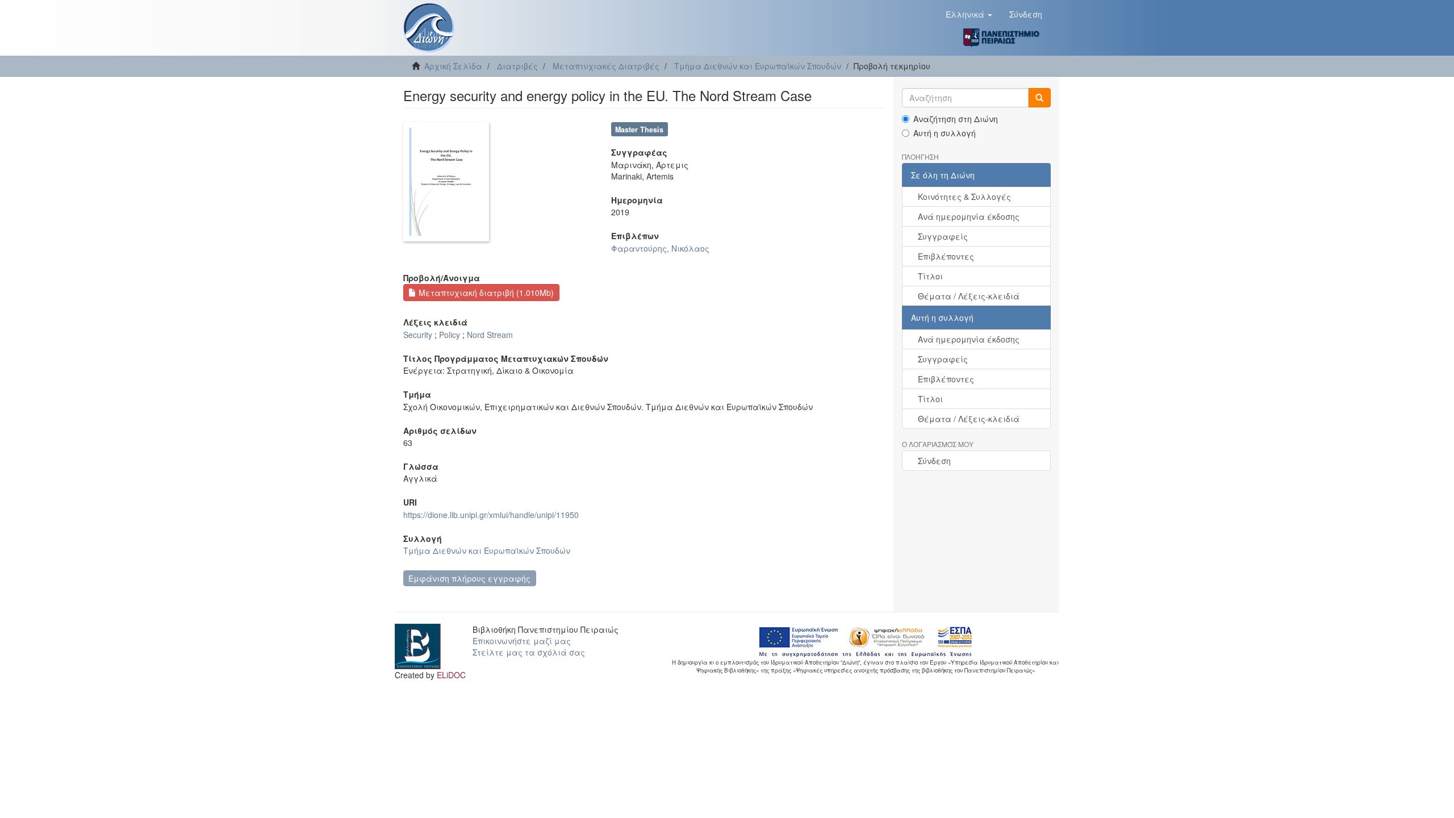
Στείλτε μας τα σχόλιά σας (529, 652)
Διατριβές (517, 66)
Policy (449, 334)
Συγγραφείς (943, 236)
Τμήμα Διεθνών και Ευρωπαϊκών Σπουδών (757, 66)
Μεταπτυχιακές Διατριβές (606, 66)
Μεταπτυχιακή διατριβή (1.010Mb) (485, 292)
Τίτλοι (930, 276)
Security (417, 334)
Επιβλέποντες (946, 256)
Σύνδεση (934, 460)
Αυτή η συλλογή (944, 133)
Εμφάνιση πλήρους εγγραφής (469, 578)
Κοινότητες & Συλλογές (964, 196)
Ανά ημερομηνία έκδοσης (969, 216)
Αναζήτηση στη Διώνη (955, 118)
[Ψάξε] (1039, 97)
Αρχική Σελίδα (453, 66)
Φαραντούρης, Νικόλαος (660, 248)
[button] (969, 14)
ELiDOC (451, 675)
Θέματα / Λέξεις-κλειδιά (969, 296)
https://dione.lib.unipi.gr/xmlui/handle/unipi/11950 (491, 514)
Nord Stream (490, 334)
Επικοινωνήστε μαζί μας (522, 640)
